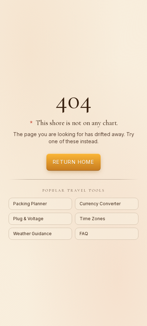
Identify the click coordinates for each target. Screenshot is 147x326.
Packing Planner (30, 203)
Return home (73, 162)
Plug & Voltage (28, 218)
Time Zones (92, 218)
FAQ (84, 233)
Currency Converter (100, 203)
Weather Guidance (32, 233)
